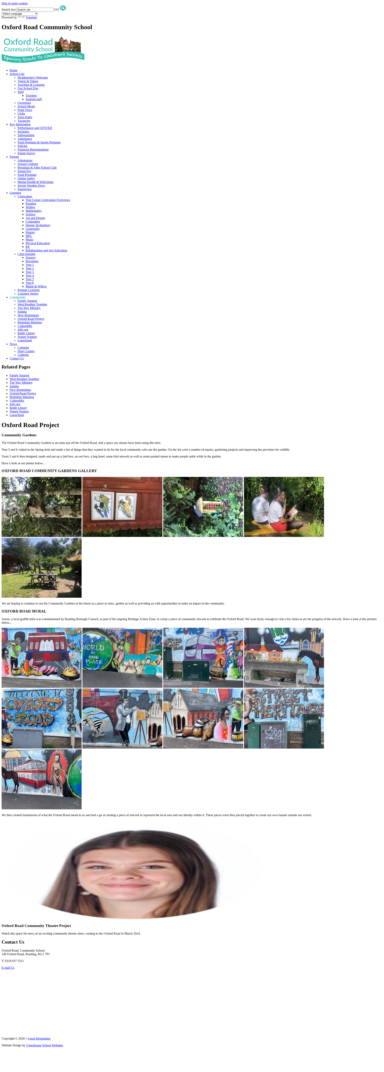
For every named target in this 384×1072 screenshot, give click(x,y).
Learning (15, 192)
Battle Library (26, 333)
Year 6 (30, 282)
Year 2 (30, 268)
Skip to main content (15, 3)
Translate (31, 17)
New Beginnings (28, 315)
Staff (21, 92)
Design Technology (38, 225)
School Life (17, 74)
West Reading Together (32, 304)
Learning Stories (28, 293)
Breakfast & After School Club (37, 167)
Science (30, 214)
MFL (29, 236)
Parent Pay (24, 171)
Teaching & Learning (31, 84)
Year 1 (30, 264)
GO (56, 9)
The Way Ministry (29, 308)
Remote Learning (29, 290)
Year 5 (30, 279)
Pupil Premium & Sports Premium (39, 142)
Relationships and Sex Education (46, 250)
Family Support (27, 300)
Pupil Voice (25, 110)
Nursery (31, 257)
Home (13, 70)
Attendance (25, 138)
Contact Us (17, 358)
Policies (22, 146)
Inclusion (23, 131)
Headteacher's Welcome (33, 77)
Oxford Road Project (31, 318)
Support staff (34, 99)
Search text (9, 9)
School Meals (26, 106)
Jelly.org (23, 329)
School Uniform (28, 164)
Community (18, 297)
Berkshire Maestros (30, 322)
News (13, 344)
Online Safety (26, 178)
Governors (24, 102)
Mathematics (34, 210)
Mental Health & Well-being (35, 182)
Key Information (20, 124)
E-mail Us (8, 967)
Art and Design (35, 218)
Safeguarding (26, 135)
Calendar (23, 347)
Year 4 (30, 275)
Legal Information (39, 1038)
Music (29, 239)
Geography (33, 228)
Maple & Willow (36, 286)
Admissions (25, 160)
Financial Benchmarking (33, 149)
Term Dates (25, 117)
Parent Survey (26, 153)
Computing (33, 221)
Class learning (26, 254)
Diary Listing (26, 351)
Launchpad (25, 340)
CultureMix (25, 326)
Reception (32, 261)
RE (28, 246)
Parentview (25, 189)
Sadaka (22, 311)
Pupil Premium (27, 174)
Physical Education (38, 243)
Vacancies (24, 120)
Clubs (21, 113)
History (30, 232)
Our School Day (28, 88)
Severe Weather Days (31, 185)
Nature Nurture (27, 336)
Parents (14, 156)
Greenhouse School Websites (44, 1045)
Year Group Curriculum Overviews (48, 200)
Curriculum (25, 196)
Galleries (23, 354)
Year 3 (30, 272)
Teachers (31, 95)
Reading (31, 203)
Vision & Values (28, 81)
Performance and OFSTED (35, 128)
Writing (30, 207)
